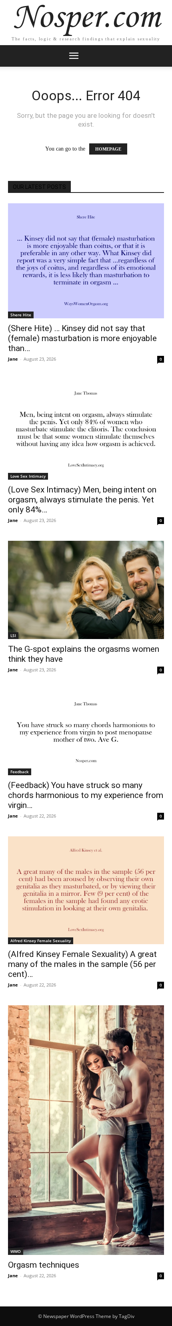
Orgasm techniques (43, 1265)
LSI (13, 635)
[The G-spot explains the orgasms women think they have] (86, 590)
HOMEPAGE (108, 149)
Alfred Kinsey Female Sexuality (40, 940)
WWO (15, 1251)
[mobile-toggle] (73, 56)
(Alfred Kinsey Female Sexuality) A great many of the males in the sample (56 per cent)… (82, 964)
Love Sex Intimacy (28, 476)
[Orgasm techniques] (86, 1130)
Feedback (19, 771)
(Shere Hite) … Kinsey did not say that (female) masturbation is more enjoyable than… (82, 338)
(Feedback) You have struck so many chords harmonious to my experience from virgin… (85, 795)
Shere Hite (20, 315)
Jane (13, 359)
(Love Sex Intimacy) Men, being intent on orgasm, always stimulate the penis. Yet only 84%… (82, 499)
